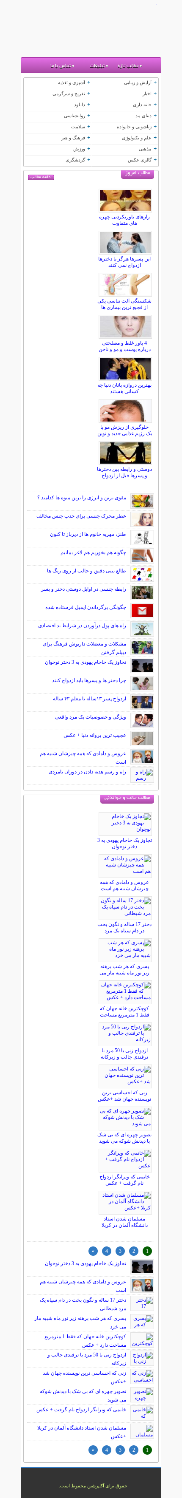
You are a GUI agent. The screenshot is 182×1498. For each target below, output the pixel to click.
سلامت (78, 126)
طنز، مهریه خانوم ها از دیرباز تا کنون (88, 534)
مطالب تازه (128, 66)
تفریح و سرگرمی (68, 93)
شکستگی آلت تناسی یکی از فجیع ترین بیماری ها (124, 304)
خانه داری (142, 104)
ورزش (79, 148)
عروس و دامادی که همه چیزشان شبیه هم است (124, 885)
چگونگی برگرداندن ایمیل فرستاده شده (85, 607)
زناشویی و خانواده (134, 126)
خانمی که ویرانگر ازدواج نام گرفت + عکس (124, 1180)
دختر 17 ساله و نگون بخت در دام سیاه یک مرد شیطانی (124, 930)
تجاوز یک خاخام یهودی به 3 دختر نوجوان (85, 662)
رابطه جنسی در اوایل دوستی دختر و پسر (83, 589)
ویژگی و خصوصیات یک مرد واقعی (90, 717)
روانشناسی (74, 115)
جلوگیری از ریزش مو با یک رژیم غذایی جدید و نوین (124, 430)
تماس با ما (60, 66)
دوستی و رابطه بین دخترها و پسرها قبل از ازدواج (124, 472)
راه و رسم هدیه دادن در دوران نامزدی (87, 772)
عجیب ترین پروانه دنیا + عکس (94, 735)
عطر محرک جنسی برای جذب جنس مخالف (81, 516)
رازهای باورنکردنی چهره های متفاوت (124, 220)
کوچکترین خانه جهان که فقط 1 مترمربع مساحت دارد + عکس (124, 1014)
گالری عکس (140, 159)
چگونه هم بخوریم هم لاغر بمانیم (93, 552)
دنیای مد (143, 115)
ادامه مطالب (41, 177)
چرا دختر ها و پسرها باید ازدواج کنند (89, 680)
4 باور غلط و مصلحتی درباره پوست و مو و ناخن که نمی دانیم (125, 349)
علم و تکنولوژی (137, 137)
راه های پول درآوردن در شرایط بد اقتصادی (82, 626)
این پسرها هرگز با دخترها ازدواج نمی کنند (124, 262)
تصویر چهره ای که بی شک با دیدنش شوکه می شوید (124, 1138)
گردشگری (75, 159)
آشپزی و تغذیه (71, 82)
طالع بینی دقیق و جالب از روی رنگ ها (86, 571)
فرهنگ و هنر (73, 137)
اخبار (147, 93)
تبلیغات (97, 66)
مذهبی (145, 148)
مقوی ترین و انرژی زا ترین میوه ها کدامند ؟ (81, 498)
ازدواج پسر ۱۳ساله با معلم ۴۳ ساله (89, 699)
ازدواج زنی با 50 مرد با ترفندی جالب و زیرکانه (124, 1054)
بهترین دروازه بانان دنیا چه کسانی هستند (124, 388)
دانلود (79, 104)
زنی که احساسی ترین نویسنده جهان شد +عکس (124, 1096)
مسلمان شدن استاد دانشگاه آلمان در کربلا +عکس (125, 1225)
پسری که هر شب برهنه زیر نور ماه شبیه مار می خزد (124, 972)
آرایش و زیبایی (138, 82)
